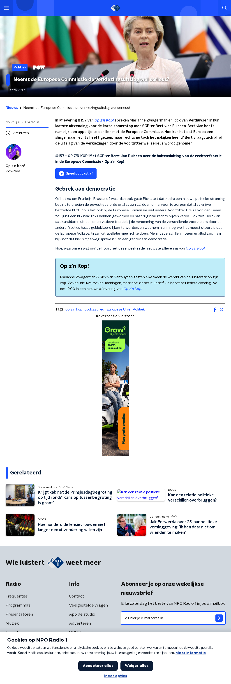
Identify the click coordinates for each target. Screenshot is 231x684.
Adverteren (80, 623)
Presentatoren (19, 614)
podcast (91, 309)
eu (102, 309)
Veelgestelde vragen (88, 605)
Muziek (12, 623)
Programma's (18, 605)
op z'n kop (73, 309)
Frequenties (17, 596)
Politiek (139, 309)
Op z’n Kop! (104, 120)
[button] (6, 8)
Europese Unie (118, 309)
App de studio (82, 614)
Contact (76, 596)
